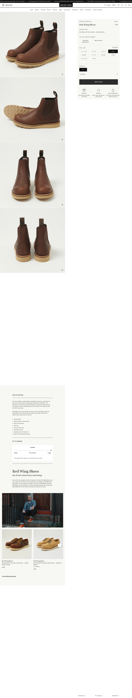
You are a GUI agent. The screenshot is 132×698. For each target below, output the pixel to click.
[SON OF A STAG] (66, 5)
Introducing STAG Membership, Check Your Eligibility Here (69, 1)
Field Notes (81, 695)
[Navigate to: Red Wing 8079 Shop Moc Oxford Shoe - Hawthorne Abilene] (48, 549)
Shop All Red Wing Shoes (9, 576)
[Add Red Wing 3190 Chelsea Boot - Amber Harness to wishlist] (117, 74)
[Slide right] (59, 545)
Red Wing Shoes (87, 24)
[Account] (126, 5)
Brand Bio (115, 695)
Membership (8, 5)
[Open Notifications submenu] (122, 5)
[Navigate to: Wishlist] (118, 5)
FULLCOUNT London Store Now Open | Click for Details (101, 1)
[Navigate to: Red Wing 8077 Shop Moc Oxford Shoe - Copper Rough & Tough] (17, 548)
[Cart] (129, 5)
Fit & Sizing (98, 695)
